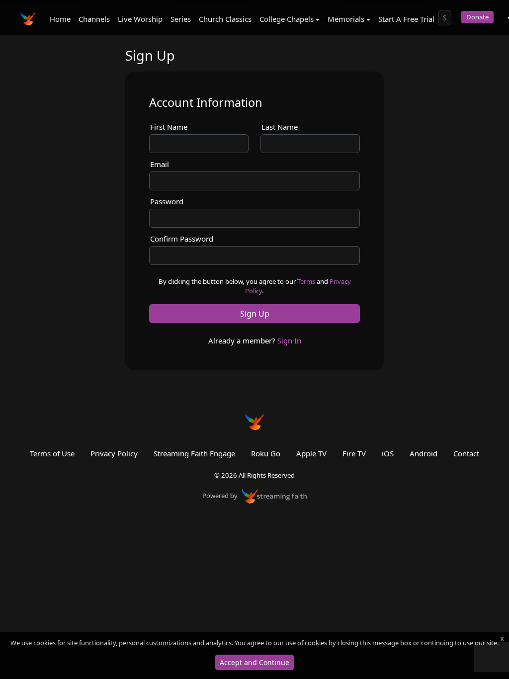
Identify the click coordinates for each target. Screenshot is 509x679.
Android (423, 453)
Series (180, 19)
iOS (388, 453)
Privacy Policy (114, 453)
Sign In (289, 340)
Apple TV (311, 453)
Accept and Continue (254, 662)
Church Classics (225, 19)
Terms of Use (52, 453)
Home (60, 19)
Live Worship (140, 19)
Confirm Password (181, 239)
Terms (306, 281)
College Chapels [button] (286, 19)
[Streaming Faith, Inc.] (274, 495)
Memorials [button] (346, 19)
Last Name (279, 127)
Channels (94, 19)
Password (166, 201)
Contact (466, 453)
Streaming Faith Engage (194, 453)
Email (159, 164)
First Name (168, 127)
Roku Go (265, 453)
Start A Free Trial (406, 19)
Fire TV (354, 453)
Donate (477, 16)
